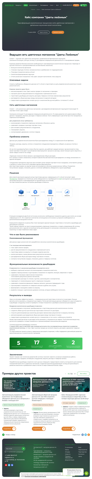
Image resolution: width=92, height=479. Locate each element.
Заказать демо (76, 5)
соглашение (19, 451)
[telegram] (9, 465)
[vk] (12, 465)
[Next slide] (75, 373)
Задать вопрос (44, 32)
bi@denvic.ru (9, 457)
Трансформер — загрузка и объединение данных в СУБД (43, 451)
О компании (69, 447)
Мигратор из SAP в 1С (40, 467)
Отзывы (67, 452)
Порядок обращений (68, 457)
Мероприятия (82, 449)
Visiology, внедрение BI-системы (44, 462)
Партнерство (82, 452)
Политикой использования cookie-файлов (35, 476)
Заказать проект (57, 32)
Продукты (18, 5)
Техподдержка (44, 5)
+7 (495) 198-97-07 (11, 455)
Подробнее (7, 428)
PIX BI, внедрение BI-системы (43, 460)
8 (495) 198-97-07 (67, 5)
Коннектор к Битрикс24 (41, 465)
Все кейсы (83, 373)
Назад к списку (10, 434)
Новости (67, 454)
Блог (57, 5)
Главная (33, 9)
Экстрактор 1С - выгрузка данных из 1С (45, 448)
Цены (80, 456)
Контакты (81, 454)
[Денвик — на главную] (9, 5)
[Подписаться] (23, 448)
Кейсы (25, 5)
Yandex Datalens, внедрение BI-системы (43, 457)
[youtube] (6, 465)
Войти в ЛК (84, 5)
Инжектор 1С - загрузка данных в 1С (45, 454)
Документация (33, 5)
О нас (51, 5)
